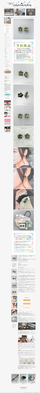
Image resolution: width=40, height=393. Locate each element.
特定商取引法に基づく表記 (7, 61)
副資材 (5, 55)
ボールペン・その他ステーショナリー (7, 46)
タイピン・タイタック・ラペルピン (7, 40)
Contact (6, 59)
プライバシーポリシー (7, 60)
